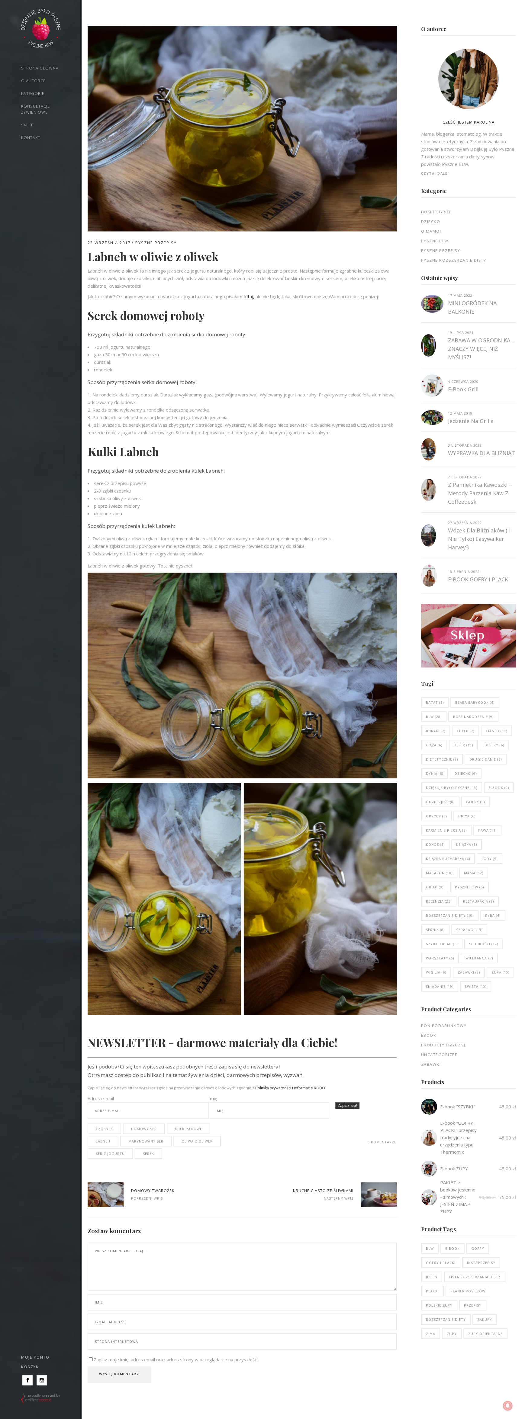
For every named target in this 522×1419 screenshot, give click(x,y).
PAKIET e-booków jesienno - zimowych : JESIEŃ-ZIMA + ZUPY (457, 1196)
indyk (466, 816)
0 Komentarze (382, 1142)
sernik (435, 929)
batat (435, 702)
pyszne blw (469, 887)
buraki (435, 731)
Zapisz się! (347, 1105)
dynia (434, 773)
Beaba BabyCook (475, 702)
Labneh (103, 1141)
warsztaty (440, 958)
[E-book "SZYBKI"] (429, 1107)
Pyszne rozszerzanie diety (453, 260)
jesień (431, 1277)
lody (490, 858)
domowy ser (144, 1128)
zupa (500, 972)
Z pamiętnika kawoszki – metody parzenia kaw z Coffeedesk (480, 493)
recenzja (439, 901)
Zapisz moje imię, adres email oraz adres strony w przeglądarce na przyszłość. (176, 1359)
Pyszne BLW (435, 241)
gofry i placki (441, 1262)
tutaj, (248, 296)
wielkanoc (479, 958)
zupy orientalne (485, 1333)
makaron (439, 873)
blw (434, 716)
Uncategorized (439, 1054)
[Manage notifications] (508, 1406)
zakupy (484, 1319)
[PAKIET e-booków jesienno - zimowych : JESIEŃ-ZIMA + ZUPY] (429, 1197)
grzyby (436, 816)
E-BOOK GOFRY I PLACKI (479, 579)
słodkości (483, 944)
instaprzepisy (481, 1262)
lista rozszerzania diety (475, 1277)
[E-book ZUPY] (429, 1169)
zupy (452, 1333)
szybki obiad (442, 944)
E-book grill (463, 389)
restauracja (478, 901)
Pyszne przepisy (156, 242)
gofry (475, 802)
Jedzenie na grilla (471, 421)
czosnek (104, 1128)
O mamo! (431, 231)
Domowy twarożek (153, 1190)
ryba (493, 915)
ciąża (434, 745)
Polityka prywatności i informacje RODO (290, 1088)
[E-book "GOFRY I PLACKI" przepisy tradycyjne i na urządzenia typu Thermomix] (429, 1138)
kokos (435, 844)
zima (430, 1333)
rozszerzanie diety (450, 915)
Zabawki (431, 1064)
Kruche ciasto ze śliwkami (323, 1190)
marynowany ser (145, 1141)
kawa (487, 830)
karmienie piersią (446, 830)
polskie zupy (439, 1305)
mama (473, 873)
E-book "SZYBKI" (457, 1107)
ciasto (496, 731)
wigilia (436, 972)
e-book (499, 787)
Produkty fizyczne (444, 1045)
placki (432, 1291)
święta (475, 986)
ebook (429, 1035)
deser (463, 745)
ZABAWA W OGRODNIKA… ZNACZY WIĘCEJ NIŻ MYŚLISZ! (481, 349)
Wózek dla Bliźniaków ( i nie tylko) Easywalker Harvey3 (479, 539)
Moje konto (35, 1357)
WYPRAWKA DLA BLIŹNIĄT (481, 453)
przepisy (473, 1305)
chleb (465, 731)
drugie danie (485, 759)
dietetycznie (442, 759)
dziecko (466, 773)
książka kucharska (448, 858)
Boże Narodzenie (473, 716)
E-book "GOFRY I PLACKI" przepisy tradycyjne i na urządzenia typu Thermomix (458, 1137)
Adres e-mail (101, 1098)
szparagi (469, 929)
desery (494, 745)
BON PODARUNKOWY (444, 1025)
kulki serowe (188, 1128)
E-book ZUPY (454, 1168)
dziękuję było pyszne (451, 787)
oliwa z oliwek (197, 1141)
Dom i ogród (436, 212)
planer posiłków (467, 1291)
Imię (212, 1098)
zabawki (469, 972)
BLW (430, 1248)
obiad (434, 887)
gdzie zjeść (440, 802)
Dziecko (430, 221)
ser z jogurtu (110, 1153)
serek (148, 1153)
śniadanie (439, 986)
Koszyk (30, 1366)
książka (466, 844)
